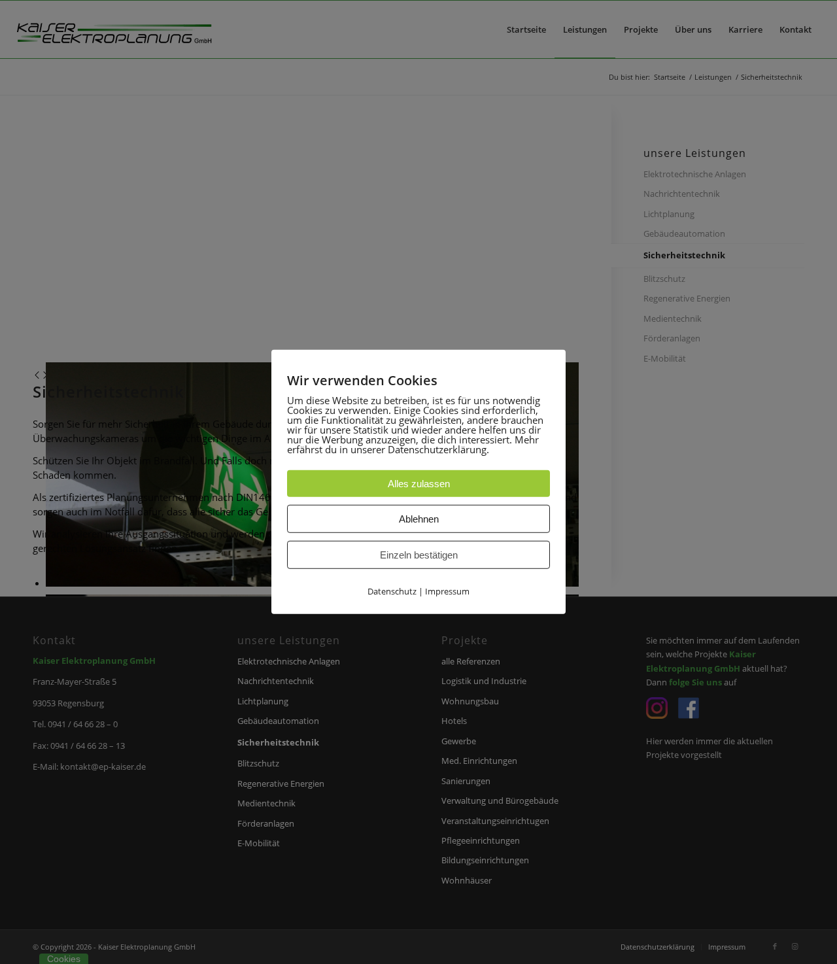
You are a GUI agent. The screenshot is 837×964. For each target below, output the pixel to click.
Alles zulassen (419, 483)
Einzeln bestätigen (419, 554)
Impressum (447, 591)
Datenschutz (392, 591)
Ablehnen (419, 519)
